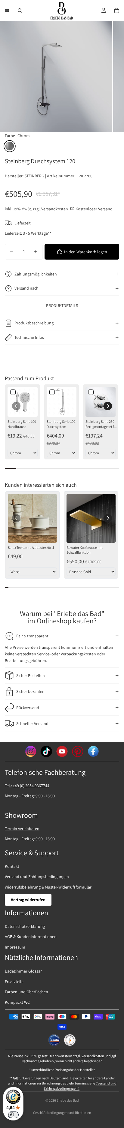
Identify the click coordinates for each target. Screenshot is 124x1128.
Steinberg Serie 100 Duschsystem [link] (61, 424)
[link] (23, 402)
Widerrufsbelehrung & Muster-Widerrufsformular (48, 887)
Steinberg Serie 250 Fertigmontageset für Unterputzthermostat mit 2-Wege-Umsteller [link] (101, 424)
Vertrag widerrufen (28, 899)
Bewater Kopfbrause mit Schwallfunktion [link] (85, 550)
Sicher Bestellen (30, 675)
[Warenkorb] (116, 10)
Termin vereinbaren (22, 828)
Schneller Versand (32, 723)
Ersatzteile (14, 981)
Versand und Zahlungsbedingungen (37, 876)
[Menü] (7, 10)
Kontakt (12, 866)
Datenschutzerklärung (25, 926)
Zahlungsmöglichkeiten (35, 274)
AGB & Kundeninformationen (31, 936)
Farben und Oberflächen (26, 991)
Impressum (15, 947)
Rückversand (27, 707)
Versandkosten (55, 209)
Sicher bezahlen (30, 691)
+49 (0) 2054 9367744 (31, 785)
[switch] (13, 1114)
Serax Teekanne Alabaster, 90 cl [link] (31, 547)
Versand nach (26, 288)
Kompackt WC (17, 1002)
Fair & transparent (32, 636)
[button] (108, 406)
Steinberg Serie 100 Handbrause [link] (22, 424)
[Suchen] (19, 10)
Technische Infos (29, 337)
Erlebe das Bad (68, 1100)
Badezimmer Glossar (23, 971)
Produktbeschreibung (34, 323)
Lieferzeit (22, 223)
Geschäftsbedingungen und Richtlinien (62, 1112)
